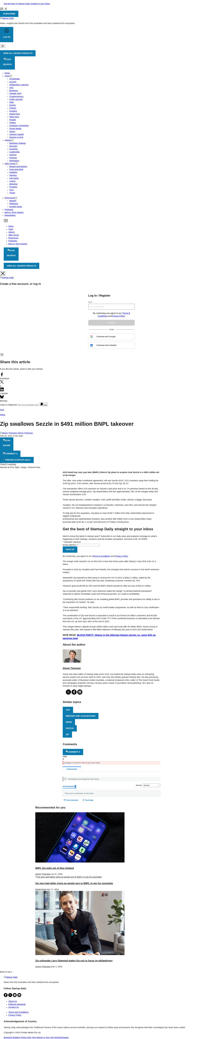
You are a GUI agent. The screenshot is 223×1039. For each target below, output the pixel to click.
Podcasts (12, 241)
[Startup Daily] (7, 18)
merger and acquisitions (80, 716)
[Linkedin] (19, 996)
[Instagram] (15, 996)
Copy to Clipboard (8, 405)
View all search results (21, 266)
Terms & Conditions (101, 556)
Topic (10, 229)
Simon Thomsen (25, 433)
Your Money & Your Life (43, 1037)
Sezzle (70, 728)
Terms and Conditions (18, 1012)
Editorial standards (17, 1004)
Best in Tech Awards (17, 244)
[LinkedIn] (79, 694)
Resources (13, 238)
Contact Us (13, 1007)
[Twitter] (69, 694)
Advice (11, 232)
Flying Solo (26, 1037)
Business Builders (12, 1037)
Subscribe (9, 14)
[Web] (64, 694)
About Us (12, 1001)
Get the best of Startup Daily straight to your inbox (27, 4)
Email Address (70, 545)
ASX (68, 710)
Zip (67, 734)
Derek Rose (41, 889)
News (11, 226)
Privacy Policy (121, 556)
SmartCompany (61, 1037)
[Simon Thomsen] (72, 662)
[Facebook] (74, 694)
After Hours (13, 235)
